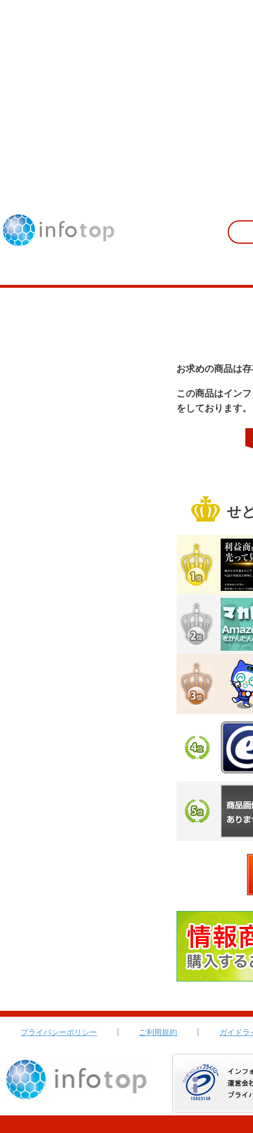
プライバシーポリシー (59, 1032)
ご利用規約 (158, 1032)
